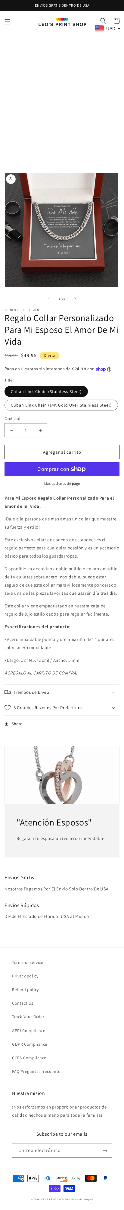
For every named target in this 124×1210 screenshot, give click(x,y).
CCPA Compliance (29, 1057)
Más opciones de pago (62, 483)
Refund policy (25, 989)
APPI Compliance (28, 1030)
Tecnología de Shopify (79, 1199)
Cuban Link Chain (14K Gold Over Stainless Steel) (61, 405)
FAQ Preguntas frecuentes (37, 1071)
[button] (7, 21)
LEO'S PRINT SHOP (52, 1199)
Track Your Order (28, 1016)
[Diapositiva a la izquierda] (48, 298)
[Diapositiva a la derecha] (75, 298)
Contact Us (22, 1003)
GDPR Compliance (29, 1044)
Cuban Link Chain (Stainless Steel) (46, 391)
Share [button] (17, 723)
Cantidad (12, 418)
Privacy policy (25, 976)
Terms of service (27, 962)
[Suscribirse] (105, 1151)
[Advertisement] (62, 97)
